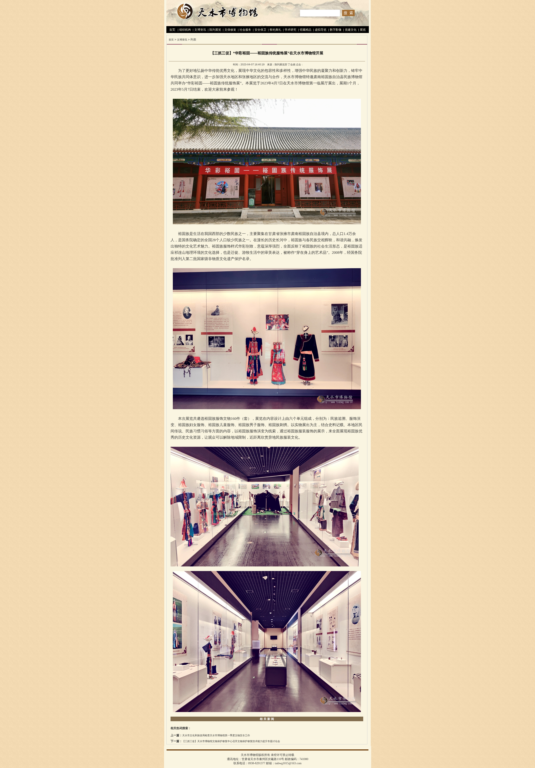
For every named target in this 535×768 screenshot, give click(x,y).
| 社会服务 (244, 29)
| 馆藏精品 (304, 29)
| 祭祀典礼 (274, 29)
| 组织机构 (184, 29)
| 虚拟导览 (319, 29)
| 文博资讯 (199, 29)
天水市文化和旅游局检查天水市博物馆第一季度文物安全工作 (216, 735)
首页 (172, 29)
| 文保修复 (229, 29)
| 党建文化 (349, 29)
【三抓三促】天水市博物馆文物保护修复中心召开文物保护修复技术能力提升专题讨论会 (231, 741)
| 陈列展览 (214, 29)
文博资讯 (182, 39)
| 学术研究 (289, 29)
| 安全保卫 (259, 29)
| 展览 (361, 29)
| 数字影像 (334, 29)
